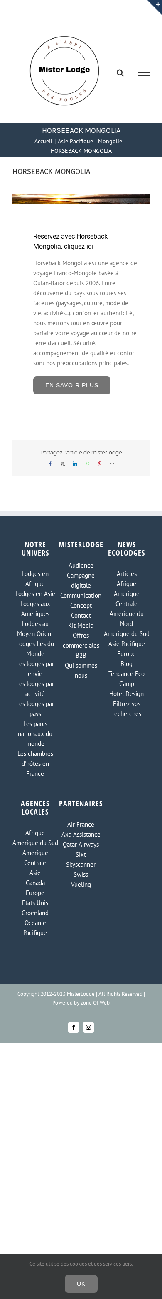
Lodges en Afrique (35, 579)
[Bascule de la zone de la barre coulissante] (154, 7)
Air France (80, 824)
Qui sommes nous (81, 670)
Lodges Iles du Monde (35, 649)
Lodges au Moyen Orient (35, 629)
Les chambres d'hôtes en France (35, 764)
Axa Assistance (81, 834)
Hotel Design (126, 694)
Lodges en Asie (35, 594)
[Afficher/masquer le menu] (144, 73)
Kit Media (80, 625)
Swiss (81, 874)
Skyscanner (81, 864)
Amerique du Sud (127, 634)
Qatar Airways (81, 844)
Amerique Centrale (127, 599)
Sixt (81, 854)
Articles (127, 574)
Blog (126, 664)
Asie (35, 873)
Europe (126, 654)
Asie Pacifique (126, 644)
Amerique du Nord (127, 619)
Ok (81, 1284)
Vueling (81, 884)
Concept (81, 605)
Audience (81, 565)
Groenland (35, 913)
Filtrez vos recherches (126, 709)
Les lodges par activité (35, 689)
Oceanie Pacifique (35, 928)
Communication (80, 595)
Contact (81, 615)
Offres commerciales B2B (81, 645)
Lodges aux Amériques (35, 609)
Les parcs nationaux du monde (35, 734)
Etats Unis (35, 903)
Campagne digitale (81, 580)
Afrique (126, 584)
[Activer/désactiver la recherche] (120, 72)
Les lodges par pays (35, 709)
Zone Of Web (95, 1002)
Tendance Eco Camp (126, 679)
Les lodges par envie (35, 669)
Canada (35, 883)
